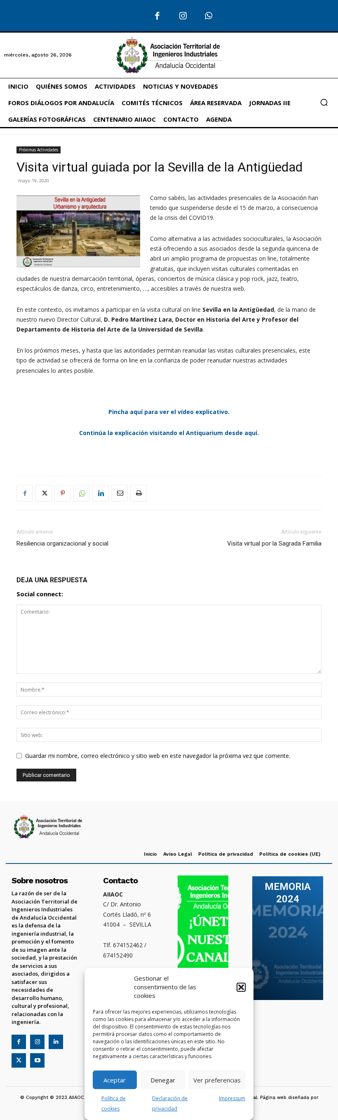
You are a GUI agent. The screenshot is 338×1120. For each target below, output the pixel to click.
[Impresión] (138, 493)
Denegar (162, 1080)
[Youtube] (37, 1060)
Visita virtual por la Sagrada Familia (274, 543)
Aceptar (114, 1080)
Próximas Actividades (38, 150)
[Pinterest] (62, 493)
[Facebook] (157, 16)
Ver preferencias (217, 1080)
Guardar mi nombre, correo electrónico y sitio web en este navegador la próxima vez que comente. (157, 756)
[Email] (119, 493)
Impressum (232, 1098)
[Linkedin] (100, 493)
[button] (241, 987)
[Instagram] (183, 16)
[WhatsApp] (209, 16)
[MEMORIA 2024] (287, 938)
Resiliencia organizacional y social (62, 543)
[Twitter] (43, 493)
